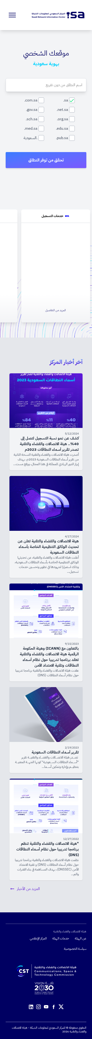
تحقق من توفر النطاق (46, 160)
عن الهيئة (80, 938)
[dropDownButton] (12, 15)
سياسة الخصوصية (75, 948)
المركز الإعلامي (38, 938)
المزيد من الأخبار (28, 889)
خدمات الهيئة (60, 938)
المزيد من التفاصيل (55, 310)
